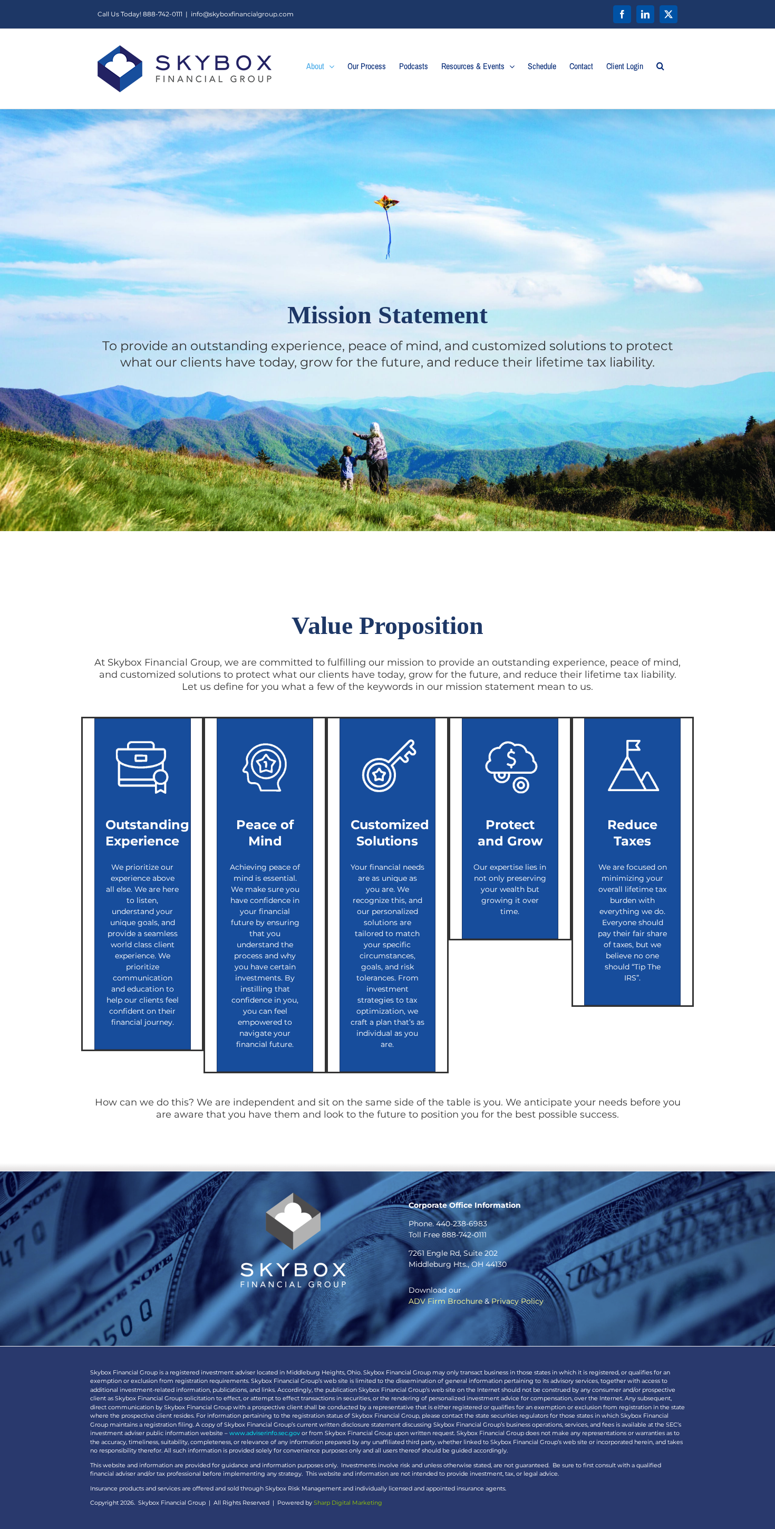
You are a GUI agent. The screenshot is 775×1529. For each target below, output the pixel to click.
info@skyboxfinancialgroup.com (242, 14)
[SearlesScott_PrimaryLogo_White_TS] (293, 1196)
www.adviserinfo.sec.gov (264, 1433)
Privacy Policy (517, 1301)
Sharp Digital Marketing (348, 1502)
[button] (660, 66)
